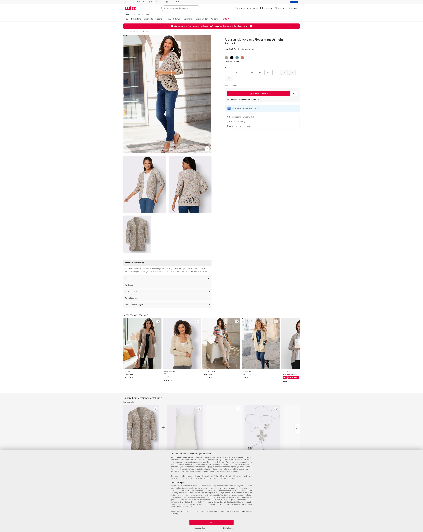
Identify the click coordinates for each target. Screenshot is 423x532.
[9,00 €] (185, 429)
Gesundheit (188, 19)
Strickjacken (144, 32)
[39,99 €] (182, 343)
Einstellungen (228, 528)
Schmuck (177, 19)
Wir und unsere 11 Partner (181, 457)
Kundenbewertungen (134, 304)
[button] (124, 31)
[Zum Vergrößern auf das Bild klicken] (207, 148)
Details (128, 278)
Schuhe (168, 19)
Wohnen (145, 14)
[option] (226, 57)
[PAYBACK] (294, 2)
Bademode (148, 19)
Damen (128, 14)
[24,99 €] (262, 429)
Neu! (127, 19)
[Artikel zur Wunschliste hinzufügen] (294, 93)
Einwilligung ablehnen (198, 528)
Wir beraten (216, 19)
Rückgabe (129, 285)
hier (247, 469)
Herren (137, 14)
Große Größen (202, 19)
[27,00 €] (142, 343)
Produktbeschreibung (134, 262)
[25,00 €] (221, 343)
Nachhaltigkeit (131, 291)
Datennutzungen (242, 457)
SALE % (226, 19)
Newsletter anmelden (197, 26)
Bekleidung (136, 19)
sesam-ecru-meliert (232, 62)
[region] (211, 491)
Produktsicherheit (132, 298)
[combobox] (185, 8)
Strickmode (134, 32)
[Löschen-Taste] (198, 8)
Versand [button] (251, 49)
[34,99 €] (224, 429)
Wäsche (158, 19)
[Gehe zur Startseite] (130, 8)
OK (211, 522)
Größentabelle (232, 85)
